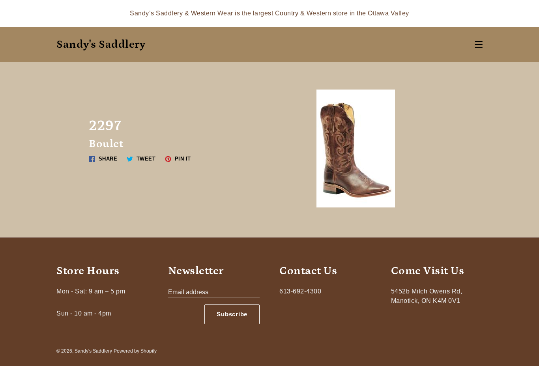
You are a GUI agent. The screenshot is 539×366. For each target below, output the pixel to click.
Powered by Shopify (135, 351)
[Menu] (478, 44)
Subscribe (232, 314)
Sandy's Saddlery (100, 45)
